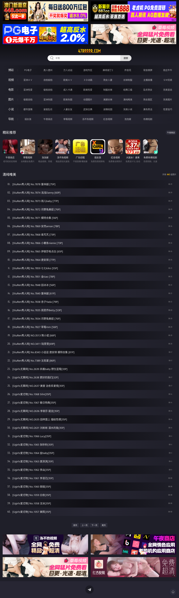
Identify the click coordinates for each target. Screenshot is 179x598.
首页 (75, 525)
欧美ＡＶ (67, 79)
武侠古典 (87, 109)
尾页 (104, 525)
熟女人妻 (107, 79)
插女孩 (28, 119)
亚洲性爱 (27, 89)
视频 (11, 80)
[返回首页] (173, 591)
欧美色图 (67, 99)
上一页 (85, 525)
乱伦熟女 (147, 89)
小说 (11, 109)
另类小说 (127, 109)
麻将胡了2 (108, 70)
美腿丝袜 (107, 99)
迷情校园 (107, 109)
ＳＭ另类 (167, 79)
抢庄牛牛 (167, 70)
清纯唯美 (127, 99)
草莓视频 (67, 119)
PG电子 (28, 70)
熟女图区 (147, 99)
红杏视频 (107, 119)
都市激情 (27, 109)
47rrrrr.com (89, 51)
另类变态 (167, 89)
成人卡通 (67, 89)
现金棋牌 (147, 70)
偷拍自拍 (47, 89)
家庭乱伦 (47, 109)
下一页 (94, 525)
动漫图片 (87, 99)
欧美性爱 (87, 89)
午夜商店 (47, 119)
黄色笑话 (147, 109)
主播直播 (147, 79)
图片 (11, 99)
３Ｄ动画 (87, 79)
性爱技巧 (167, 109)
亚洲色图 (47, 99)
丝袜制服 (127, 79)
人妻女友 (67, 109)
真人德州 (47, 70)
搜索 (126, 58)
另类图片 (167, 99)
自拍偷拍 (47, 79)
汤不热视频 (87, 119)
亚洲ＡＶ (27, 79)
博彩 (11, 70)
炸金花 (127, 70)
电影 (11, 90)
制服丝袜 (107, 89)
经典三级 (127, 89)
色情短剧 (147, 119)
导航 (11, 119)
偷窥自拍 (27, 99)
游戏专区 (87, 70)
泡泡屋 (127, 119)
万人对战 (67, 70)
